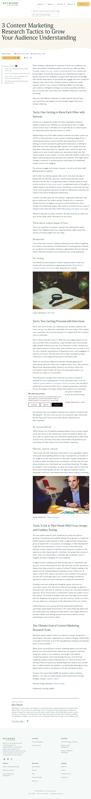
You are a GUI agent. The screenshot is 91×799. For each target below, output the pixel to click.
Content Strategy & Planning (69, 742)
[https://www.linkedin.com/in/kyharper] (27, 721)
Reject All (45, 405)
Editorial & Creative (8, 770)
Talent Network (36, 745)
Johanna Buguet (53, 517)
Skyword (35, 11)
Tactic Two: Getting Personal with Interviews (17, 73)
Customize (34, 405)
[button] (24, 57)
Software (50, 4)
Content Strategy (55, 11)
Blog (33, 774)
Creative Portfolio (37, 777)
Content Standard (44, 11)
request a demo (52, 678)
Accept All (57, 405)
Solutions (40, 4)
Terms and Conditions (43, 793)
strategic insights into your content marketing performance (55, 71)
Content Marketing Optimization (8, 774)
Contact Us (64, 777)
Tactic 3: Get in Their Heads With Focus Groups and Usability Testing (16, 77)
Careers (63, 770)
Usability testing (61, 546)
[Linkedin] (4, 759)
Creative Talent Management (65, 746)
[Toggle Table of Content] (16, 66)
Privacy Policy (32, 793)
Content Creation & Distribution (66, 751)
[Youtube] (7, 759)
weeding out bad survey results (50, 184)
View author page (17, 721)
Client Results (36, 767)
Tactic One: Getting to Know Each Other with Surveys (16, 70)
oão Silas (51, 312)
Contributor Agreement (56, 793)
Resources (35, 781)
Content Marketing (37, 742)
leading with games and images (76, 208)
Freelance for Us (66, 774)
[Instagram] (11, 759)
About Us (70, 4)
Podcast (34, 770)
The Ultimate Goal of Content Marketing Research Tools (16, 82)
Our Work (60, 4)
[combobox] (45, 14)
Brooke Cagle (59, 683)
